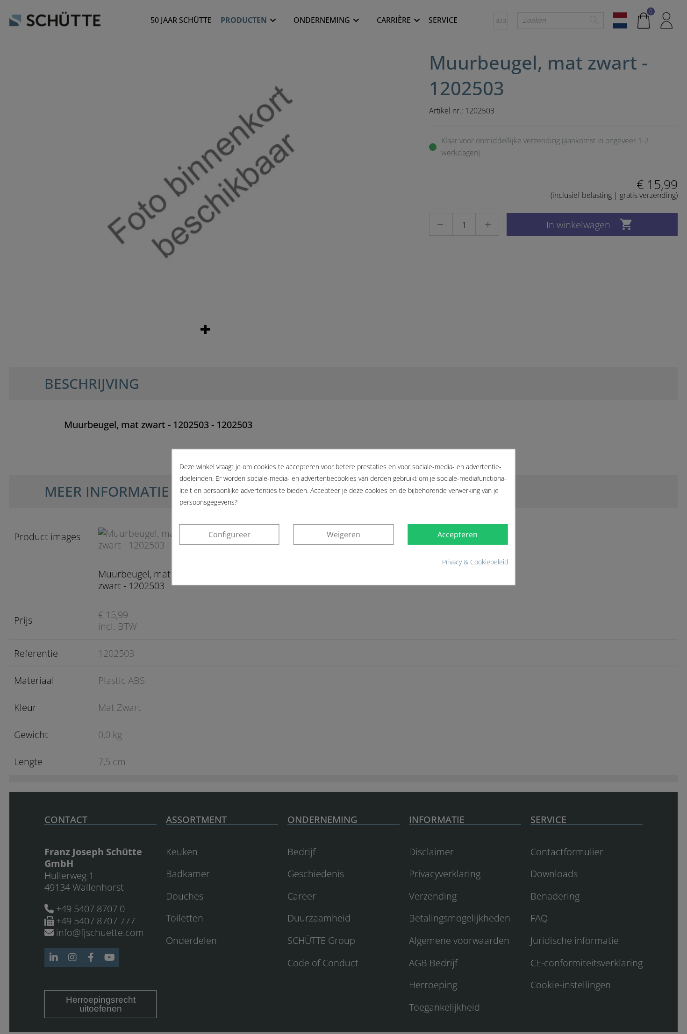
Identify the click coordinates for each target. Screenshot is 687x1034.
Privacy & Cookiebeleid (475, 561)
